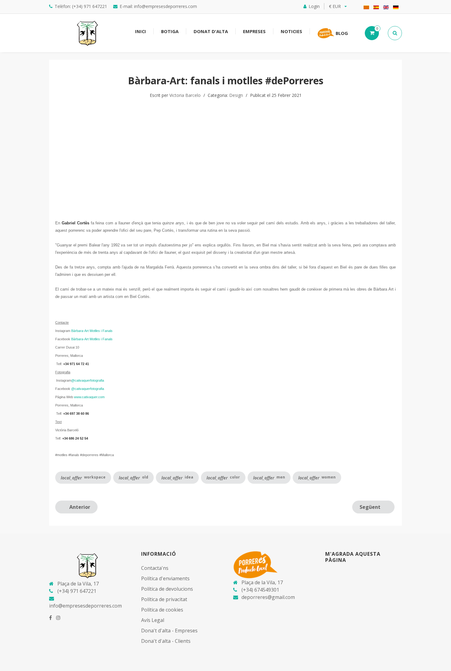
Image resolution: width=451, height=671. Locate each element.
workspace (83, 478)
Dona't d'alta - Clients (166, 641)
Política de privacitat (164, 599)
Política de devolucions (167, 588)
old (133, 478)
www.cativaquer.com (89, 397)
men (269, 478)
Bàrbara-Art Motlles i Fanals (92, 331)
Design (236, 95)
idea (177, 478)
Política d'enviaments (165, 578)
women (317, 478)
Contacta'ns (154, 568)
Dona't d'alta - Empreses (169, 630)
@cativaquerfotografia (87, 380)
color (223, 478)
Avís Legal (152, 620)
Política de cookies (162, 609)
